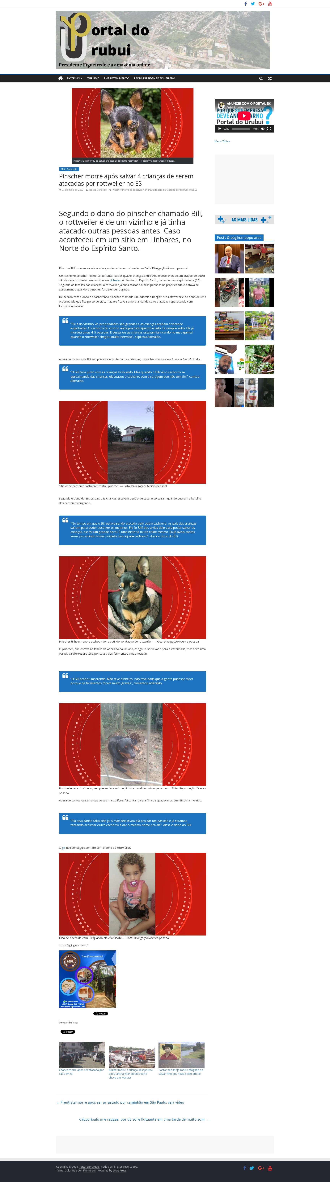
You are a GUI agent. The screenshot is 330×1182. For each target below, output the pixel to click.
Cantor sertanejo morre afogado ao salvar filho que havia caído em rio (181, 1071)
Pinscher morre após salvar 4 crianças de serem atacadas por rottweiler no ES (154, 189)
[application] (244, 116)
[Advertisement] (244, 179)
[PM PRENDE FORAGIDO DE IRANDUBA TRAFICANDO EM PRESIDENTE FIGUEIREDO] (229, 394)
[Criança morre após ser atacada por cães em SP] (82, 1055)
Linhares (115, 280)
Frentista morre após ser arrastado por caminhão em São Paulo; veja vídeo (120, 1102)
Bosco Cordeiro (98, 189)
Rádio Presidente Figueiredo (154, 78)
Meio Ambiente (69, 169)
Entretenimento (116, 78)
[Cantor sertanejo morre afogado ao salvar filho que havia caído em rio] (182, 1055)
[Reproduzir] (220, 129)
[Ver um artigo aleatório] (269, 78)
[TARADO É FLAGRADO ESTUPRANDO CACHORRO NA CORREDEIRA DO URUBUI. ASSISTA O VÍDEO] (259, 394)
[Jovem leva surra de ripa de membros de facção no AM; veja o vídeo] (259, 294)
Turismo (93, 78)
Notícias (73, 78)
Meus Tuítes (222, 141)
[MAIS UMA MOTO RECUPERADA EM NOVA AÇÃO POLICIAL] (229, 294)
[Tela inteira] (269, 129)
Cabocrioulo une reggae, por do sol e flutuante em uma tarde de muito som (144, 1119)
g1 (64, 847)
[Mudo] (263, 129)
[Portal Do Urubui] (60, 78)
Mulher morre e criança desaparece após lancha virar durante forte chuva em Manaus (131, 1073)
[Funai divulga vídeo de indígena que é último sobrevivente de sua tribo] (259, 361)
